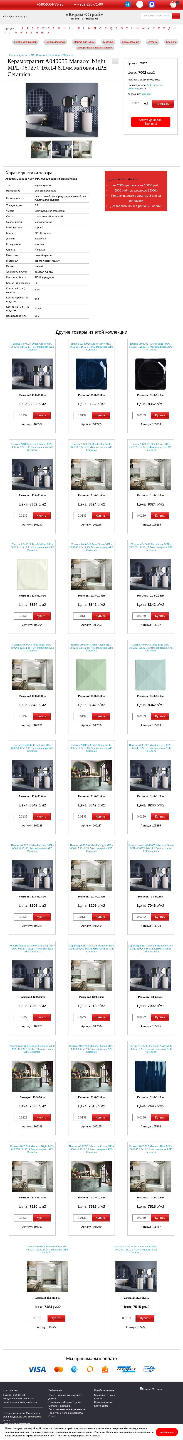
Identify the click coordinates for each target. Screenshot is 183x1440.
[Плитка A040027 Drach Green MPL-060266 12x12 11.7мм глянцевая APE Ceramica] (32, 374)
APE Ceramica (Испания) (45, 55)
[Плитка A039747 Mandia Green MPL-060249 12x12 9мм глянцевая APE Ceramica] (150, 775)
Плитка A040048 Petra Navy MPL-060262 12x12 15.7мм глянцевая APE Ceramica (150, 547)
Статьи (52, 1416)
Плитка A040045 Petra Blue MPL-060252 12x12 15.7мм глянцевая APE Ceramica (150, 647)
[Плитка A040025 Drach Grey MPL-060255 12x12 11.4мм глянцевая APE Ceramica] (150, 474)
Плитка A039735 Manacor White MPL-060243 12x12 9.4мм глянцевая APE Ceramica (136, 1249)
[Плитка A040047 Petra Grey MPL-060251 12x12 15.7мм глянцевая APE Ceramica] (32, 775)
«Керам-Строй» (84, 14)
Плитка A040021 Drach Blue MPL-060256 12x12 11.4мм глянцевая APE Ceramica (91, 447)
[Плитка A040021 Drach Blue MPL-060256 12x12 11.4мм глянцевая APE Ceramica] (91, 474)
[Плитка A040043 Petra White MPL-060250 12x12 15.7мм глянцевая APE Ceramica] (91, 775)
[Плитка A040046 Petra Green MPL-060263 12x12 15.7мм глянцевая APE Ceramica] (91, 574)
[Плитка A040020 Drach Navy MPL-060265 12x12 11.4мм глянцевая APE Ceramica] (91, 374)
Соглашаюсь (167, 1432)
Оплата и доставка (59, 1405)
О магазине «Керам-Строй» (64, 1402)
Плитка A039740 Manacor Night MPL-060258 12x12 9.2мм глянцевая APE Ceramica (32, 1149)
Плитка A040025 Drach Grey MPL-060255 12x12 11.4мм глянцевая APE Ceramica (150, 447)
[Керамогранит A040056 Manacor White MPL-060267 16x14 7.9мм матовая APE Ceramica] (32, 1076)
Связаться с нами (104, 1395)
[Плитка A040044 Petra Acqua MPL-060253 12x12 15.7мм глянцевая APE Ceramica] (91, 675)
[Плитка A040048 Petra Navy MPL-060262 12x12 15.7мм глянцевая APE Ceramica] (150, 574)
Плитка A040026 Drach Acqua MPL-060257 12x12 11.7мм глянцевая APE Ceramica (32, 447)
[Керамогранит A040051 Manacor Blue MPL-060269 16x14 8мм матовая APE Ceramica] (91, 976)
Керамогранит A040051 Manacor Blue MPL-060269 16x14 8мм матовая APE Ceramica (91, 948)
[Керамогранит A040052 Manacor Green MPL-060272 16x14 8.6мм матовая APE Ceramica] (150, 875)
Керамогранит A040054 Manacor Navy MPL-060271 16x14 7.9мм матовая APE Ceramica (32, 948)
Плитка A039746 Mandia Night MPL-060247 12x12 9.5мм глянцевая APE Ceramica (91, 848)
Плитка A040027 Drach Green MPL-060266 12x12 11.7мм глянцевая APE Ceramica (32, 346)
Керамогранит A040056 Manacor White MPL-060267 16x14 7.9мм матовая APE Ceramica (32, 1048)
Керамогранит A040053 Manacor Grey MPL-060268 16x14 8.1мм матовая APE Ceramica (150, 948)
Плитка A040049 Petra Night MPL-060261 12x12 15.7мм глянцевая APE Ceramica (32, 647)
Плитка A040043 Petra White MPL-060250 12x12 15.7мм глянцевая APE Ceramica (91, 748)
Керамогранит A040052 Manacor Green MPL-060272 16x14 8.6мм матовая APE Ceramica (151, 848)
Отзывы (98, 1398)
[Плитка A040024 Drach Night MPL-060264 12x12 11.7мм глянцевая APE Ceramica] (150, 374)
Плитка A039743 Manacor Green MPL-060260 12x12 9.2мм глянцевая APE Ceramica (91, 1048)
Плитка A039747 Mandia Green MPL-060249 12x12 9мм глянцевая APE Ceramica (150, 748)
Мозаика (108, 41)
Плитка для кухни (84, 41)
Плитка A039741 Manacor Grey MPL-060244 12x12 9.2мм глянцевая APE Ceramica (47, 1249)
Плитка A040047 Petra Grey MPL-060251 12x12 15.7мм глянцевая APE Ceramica (32, 748)
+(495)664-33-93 (50, 4)
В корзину (163, 103)
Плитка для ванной (25, 41)
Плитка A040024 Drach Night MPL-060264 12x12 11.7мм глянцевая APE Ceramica (150, 346)
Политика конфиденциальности (67, 1409)
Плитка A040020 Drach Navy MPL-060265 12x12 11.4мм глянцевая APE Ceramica (91, 346)
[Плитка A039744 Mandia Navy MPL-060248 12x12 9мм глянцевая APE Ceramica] (32, 875)
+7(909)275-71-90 (88, 4)
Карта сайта (101, 1405)
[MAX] (152, 4)
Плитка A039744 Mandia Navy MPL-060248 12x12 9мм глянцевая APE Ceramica (32, 848)
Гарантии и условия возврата (65, 1412)
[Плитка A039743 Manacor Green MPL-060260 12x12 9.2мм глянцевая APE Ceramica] (91, 1076)
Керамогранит (130, 41)
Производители (18, 55)
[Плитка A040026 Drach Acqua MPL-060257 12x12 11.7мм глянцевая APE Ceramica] (32, 474)
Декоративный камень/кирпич (95, 47)
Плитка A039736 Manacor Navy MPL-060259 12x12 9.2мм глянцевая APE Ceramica (151, 1048)
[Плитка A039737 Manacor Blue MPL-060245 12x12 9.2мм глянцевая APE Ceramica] (150, 1176)
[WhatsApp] (139, 4)
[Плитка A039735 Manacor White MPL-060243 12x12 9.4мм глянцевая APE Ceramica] (136, 1276)
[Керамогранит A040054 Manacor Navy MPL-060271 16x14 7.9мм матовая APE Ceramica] (32, 976)
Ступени (152, 41)
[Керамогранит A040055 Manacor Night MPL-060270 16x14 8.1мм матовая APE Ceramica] (62, 110)
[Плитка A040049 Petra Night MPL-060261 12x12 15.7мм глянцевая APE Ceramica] (32, 675)
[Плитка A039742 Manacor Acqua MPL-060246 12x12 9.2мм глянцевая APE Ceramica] (91, 1176)
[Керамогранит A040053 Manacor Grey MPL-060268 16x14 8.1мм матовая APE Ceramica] (150, 976)
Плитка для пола (55, 41)
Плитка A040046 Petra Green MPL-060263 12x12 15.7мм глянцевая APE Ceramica (91, 547)
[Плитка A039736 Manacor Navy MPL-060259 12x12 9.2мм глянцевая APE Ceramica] (150, 1076)
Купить (41, 415)
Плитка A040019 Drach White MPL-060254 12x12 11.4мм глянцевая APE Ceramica (32, 547)
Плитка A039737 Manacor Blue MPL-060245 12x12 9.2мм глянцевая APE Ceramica (150, 1149)
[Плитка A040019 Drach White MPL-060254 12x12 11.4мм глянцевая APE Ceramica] (32, 574)
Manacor (68, 55)
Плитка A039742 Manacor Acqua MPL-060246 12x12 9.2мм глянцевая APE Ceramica (91, 1149)
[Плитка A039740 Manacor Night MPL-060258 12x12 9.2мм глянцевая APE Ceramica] (32, 1176)
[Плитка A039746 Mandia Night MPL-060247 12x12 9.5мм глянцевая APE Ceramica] (91, 875)
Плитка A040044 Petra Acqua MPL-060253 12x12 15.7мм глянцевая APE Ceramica (91, 647)
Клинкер (171, 41)
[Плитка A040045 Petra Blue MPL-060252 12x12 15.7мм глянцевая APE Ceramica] (150, 675)
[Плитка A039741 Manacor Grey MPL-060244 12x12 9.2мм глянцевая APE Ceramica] (47, 1276)
